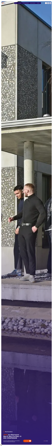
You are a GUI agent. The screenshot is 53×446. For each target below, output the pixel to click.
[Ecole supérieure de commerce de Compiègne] (6, 3)
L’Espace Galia (48, 3)
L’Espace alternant (50, 3)
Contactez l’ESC (46, 3)
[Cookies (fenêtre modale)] (1, 445)
